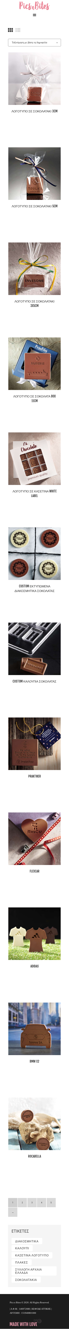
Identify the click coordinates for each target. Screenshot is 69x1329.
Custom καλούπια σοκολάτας (34, 681)
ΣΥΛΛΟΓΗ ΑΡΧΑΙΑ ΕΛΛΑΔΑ (28, 1271)
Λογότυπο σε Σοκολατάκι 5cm (35, 206)
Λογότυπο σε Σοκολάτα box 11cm (34, 398)
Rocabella (34, 1156)
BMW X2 (34, 1061)
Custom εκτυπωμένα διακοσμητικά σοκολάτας (35, 588)
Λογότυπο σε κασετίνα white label (35, 493)
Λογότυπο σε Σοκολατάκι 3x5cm (34, 303)
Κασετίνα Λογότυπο (32, 1255)
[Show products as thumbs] (10, 30)
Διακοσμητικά (27, 1241)
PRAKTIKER (34, 776)
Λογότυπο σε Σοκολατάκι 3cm (35, 111)
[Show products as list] (17, 30)
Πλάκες (21, 1262)
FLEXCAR (34, 871)
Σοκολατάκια (26, 1280)
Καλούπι (22, 1248)
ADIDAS (34, 966)
